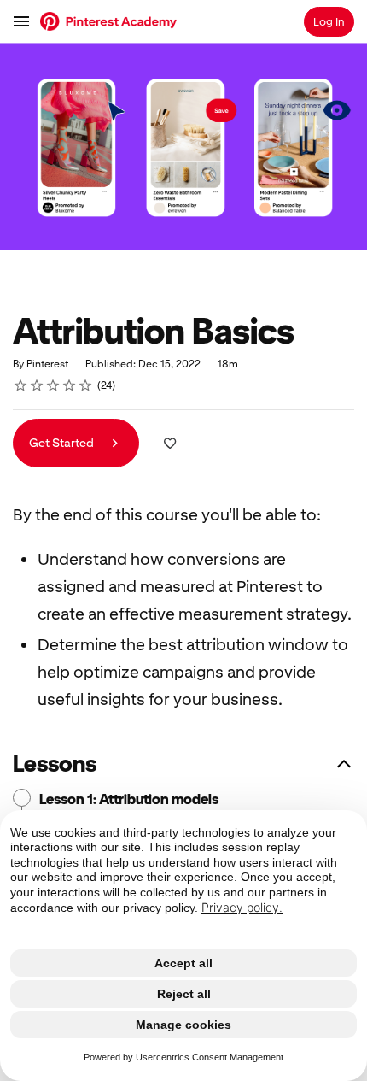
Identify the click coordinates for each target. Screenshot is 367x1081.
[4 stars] (69, 385)
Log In (329, 21)
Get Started (62, 442)
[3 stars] (53, 385)
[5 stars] (86, 385)
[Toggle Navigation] (22, 21)
